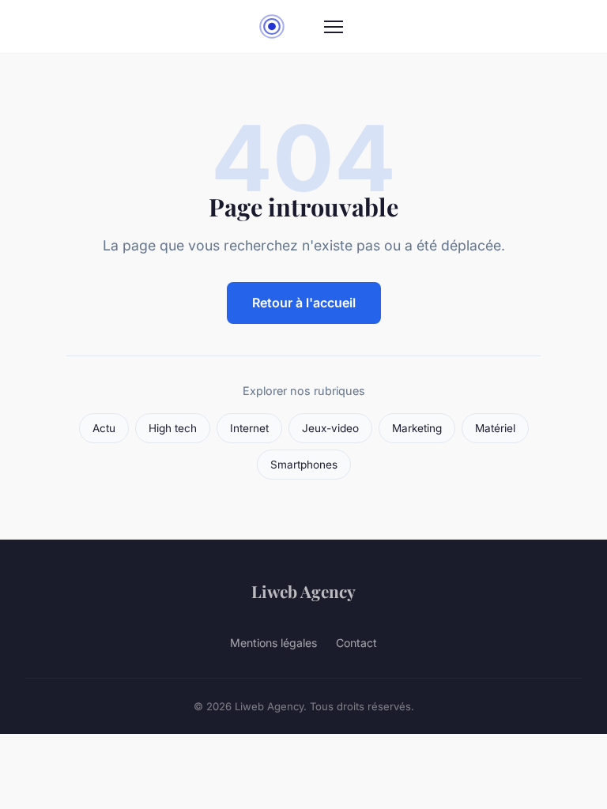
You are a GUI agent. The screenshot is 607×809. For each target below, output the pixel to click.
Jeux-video (330, 428)
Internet (249, 428)
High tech (173, 428)
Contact (356, 642)
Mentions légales (273, 642)
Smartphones (303, 464)
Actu (103, 428)
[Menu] (333, 27)
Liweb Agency (303, 591)
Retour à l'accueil (304, 302)
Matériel (495, 428)
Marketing (417, 428)
